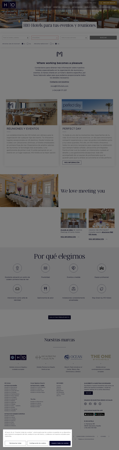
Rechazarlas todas (15, 443)
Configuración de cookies (37, 443)
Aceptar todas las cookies (60, 443)
